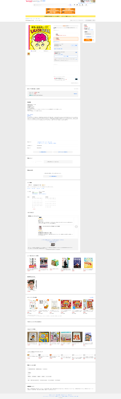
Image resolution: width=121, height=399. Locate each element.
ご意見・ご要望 (76, 396)
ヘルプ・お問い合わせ (71, 396)
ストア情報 (42, 188)
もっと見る (91, 297)
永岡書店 (29, 372)
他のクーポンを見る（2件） (58, 48)
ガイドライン (60, 396)
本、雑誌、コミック (41, 143)
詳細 (76, 59)
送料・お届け (33, 188)
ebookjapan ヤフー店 (29, 18)
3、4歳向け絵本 (50, 143)
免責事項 (63, 396)
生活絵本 (43, 376)
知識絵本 (39, 376)
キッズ (34, 18)
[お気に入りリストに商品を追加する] (93, 40)
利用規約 (56, 396)
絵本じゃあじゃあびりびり (35, 380)
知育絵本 (54, 143)
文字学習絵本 (34, 376)
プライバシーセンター (52, 396)
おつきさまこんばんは (43, 380)
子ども (46, 143)
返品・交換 (38, 188)
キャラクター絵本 (48, 376)
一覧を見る (75, 93)
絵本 (36, 18)
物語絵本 (29, 376)
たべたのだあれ (57, 380)
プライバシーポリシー (46, 396)
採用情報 (66, 396)
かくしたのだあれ (51, 380)
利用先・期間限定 (61, 54)
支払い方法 (28, 188)
